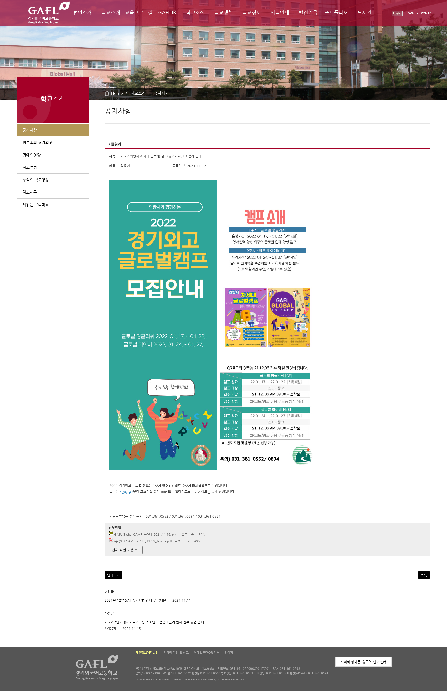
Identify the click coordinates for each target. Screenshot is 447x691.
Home (117, 93)
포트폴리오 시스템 (336, 17)
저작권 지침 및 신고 (176, 653)
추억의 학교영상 (36, 180)
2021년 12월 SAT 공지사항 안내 (128, 600)
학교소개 (110, 12)
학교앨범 (30, 167)
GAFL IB (167, 12)
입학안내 (280, 12)
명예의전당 (32, 155)
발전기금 (308, 12)
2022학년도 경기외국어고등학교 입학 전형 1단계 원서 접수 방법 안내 (154, 622)
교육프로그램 (139, 12)
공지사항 (161, 93)
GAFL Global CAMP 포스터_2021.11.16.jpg (145, 534)
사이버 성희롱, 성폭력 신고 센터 (363, 662)
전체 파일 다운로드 (126, 550)
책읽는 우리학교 (36, 204)
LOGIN (410, 13)
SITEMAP (425, 13)
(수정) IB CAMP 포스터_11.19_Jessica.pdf (143, 541)
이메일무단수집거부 (206, 653)
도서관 (364, 12)
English (397, 13)
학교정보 (251, 12)
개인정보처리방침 (147, 653)
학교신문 (30, 192)
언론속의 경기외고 (38, 142)
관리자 (229, 653)
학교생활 (223, 12)
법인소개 (82, 12)
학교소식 (195, 12)
